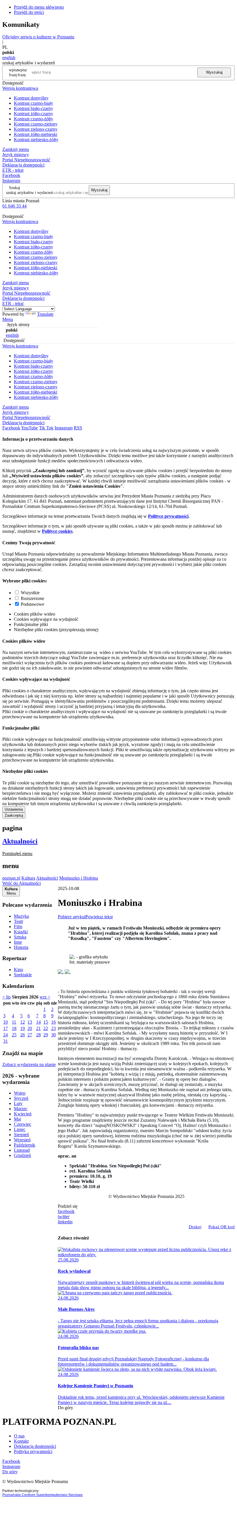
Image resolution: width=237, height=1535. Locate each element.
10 (5, 1022)
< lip (6, 996)
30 (53, 1034)
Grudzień (22, 1155)
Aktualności (20, 841)
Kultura (28, 878)
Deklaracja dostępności (35, 1446)
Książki (21, 931)
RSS (78, 427)
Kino (18, 969)
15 (45, 1022)
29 (45, 1034)
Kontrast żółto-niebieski (35, 134)
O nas (19, 1435)
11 (14, 1022)
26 (22, 1034)
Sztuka (20, 936)
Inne (18, 942)
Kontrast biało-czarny (33, 108)
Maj (17, 1119)
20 (29, 1028)
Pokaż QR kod (221, 1226)
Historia (21, 947)
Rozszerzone (32, 598)
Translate (45, 314)
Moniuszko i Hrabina (78, 878)
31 (5, 1041)
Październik (24, 1145)
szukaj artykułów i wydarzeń (29, 192)
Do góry (65, 1407)
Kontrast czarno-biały (33, 103)
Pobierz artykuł (72, 916)
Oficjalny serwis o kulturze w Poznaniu (38, 36)
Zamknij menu (15, 149)
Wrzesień (22, 1139)
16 (53, 1022)
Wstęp (19, 1093)
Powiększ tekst (99, 916)
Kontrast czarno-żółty (33, 118)
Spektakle (23, 974)
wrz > (45, 996)
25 (14, 1034)
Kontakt (21, 1441)
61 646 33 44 (14, 205)
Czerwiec (22, 1124)
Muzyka (21, 916)
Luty (18, 1103)
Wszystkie (30, 592)
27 (29, 1034)
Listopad (22, 1150)
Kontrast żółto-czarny (33, 113)
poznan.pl (11, 878)
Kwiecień (23, 1113)
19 (22, 1028)
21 (38, 1028)
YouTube (29, 427)
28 (38, 1034)
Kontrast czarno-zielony (36, 123)
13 (29, 1022)
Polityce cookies (57, 531)
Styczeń (21, 1098)
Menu (7, 319)
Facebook (11, 175)
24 (5, 1034)
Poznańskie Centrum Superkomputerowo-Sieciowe (42, 1495)
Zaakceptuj (14, 815)
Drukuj (195, 1226)
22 (45, 1028)
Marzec (20, 1108)
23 (53, 1028)
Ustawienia (14, 809)
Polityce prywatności (168, 516)
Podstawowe (32, 604)
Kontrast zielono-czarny (36, 129)
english (8, 57)
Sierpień (21, 1134)
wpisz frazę (22, 72)
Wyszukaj (214, 72)
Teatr (18, 921)
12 (22, 1022)
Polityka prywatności (33, 1451)
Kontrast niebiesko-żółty (36, 139)
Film (18, 926)
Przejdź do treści (29, 12)
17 (5, 1028)
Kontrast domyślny (31, 98)
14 (38, 1022)
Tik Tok (46, 427)
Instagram (11, 180)
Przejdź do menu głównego (39, 7)
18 (14, 1028)
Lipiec (19, 1129)
